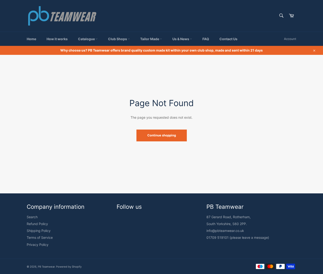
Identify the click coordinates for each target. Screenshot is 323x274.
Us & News (181, 39)
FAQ (205, 39)
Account (290, 39)
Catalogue (87, 39)
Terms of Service (40, 237)
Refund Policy (37, 224)
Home (31, 39)
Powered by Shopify (69, 266)
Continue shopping (161, 135)
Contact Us (228, 39)
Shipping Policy (39, 231)
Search (32, 217)
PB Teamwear (46, 266)
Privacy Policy (37, 245)
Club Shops (118, 39)
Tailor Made (150, 39)
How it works (57, 39)
